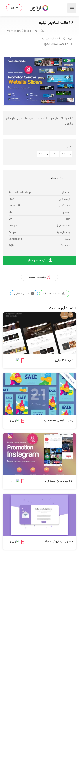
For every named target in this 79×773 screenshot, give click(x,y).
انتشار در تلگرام (21, 294)
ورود (11, 8)
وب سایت (66, 154)
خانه (70, 39)
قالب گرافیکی (53, 39)
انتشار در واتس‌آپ (52, 294)
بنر (37, 39)
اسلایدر (54, 154)
